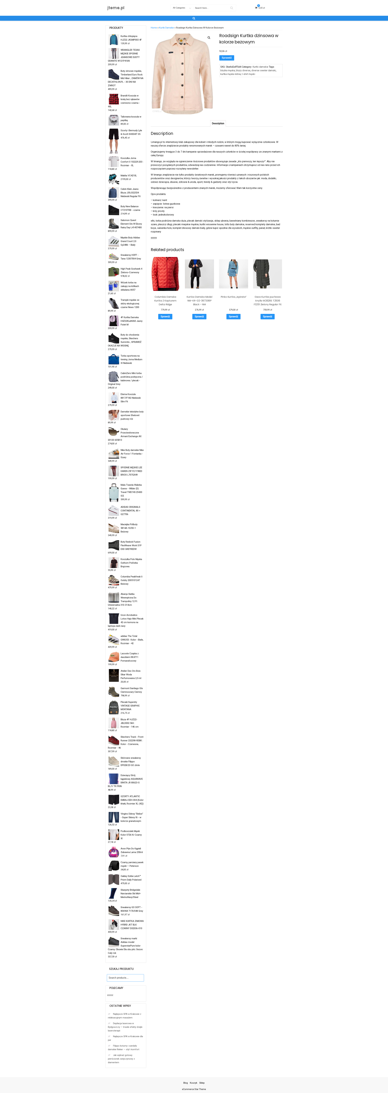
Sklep (202, 1082)
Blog (185, 1082)
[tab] (218, 123)
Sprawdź (227, 57)
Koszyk (193, 1082)
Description (218, 123)
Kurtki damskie (166, 27)
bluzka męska (227, 70)
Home (154, 27)
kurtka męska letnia (230, 74)
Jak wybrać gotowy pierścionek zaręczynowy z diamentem (121, 1059)
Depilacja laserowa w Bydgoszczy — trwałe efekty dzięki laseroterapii (125, 1027)
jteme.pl (116, 7)
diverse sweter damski (263, 70)
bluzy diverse (243, 70)
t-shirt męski (248, 74)
